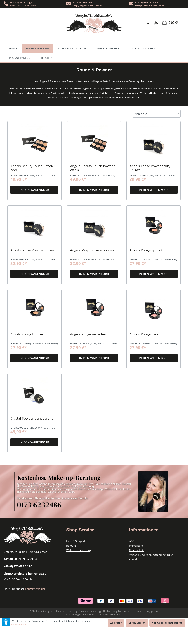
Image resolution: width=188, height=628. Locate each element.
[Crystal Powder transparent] (34, 395)
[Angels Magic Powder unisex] (94, 227)
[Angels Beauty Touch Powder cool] (34, 142)
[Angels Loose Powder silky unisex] (154, 142)
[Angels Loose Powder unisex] (34, 227)
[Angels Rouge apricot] (154, 227)
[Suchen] (147, 22)
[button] (6, 622)
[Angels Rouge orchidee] (94, 311)
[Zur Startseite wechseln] (94, 24)
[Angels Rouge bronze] (34, 311)
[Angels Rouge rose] (154, 311)
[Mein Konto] (156, 22)
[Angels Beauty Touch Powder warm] (94, 142)
